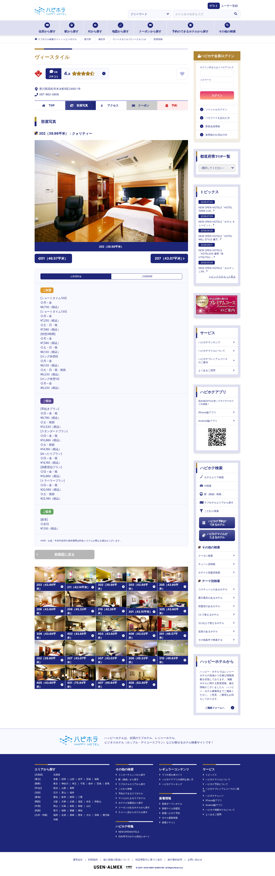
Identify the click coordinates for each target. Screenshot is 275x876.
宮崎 (96, 815)
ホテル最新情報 (170, 817)
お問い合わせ (195, 859)
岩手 (80, 779)
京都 (72, 801)
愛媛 (72, 810)
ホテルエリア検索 (214, 477)
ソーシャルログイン (216, 109)
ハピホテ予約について (217, 784)
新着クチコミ (168, 822)
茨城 (99, 783)
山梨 (64, 788)
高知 (80, 810)
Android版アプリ (207, 420)
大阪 (55, 801)
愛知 (55, 797)
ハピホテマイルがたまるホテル (217, 535)
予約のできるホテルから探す (190, 31)
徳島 (64, 810)
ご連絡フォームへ (214, 707)
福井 (72, 792)
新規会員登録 (212, 126)
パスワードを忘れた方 (217, 117)
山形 (72, 779)
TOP (52, 105)
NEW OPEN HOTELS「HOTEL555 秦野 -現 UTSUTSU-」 (210, 250)
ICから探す (95, 31)
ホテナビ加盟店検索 (209, 572)
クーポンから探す (150, 31)
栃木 (90, 783)
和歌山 (97, 801)
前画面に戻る (64, 554)
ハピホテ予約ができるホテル (217, 522)
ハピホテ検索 (211, 468)
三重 (80, 797)
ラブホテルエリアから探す (218, 502)
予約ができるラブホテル (130, 793)
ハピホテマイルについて (211, 350)
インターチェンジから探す (131, 774)
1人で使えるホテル (208, 614)
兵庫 (64, 801)
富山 (64, 792)
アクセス (113, 105)
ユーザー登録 (229, 5)
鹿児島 (106, 815)
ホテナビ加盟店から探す (130, 802)
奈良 (88, 801)
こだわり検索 (211, 510)
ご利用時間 (146, 276)
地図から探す (120, 31)
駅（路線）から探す (128, 779)
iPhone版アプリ (207, 412)
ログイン (217, 95)
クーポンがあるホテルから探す (134, 807)
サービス (207, 333)
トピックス (209, 192)
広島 (64, 806)
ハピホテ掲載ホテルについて (220, 809)
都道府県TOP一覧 (215, 156)
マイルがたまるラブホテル (131, 798)
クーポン (143, 105)
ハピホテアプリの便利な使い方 (177, 779)
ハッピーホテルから (217, 661)
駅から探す (72, 31)
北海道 (56, 774)
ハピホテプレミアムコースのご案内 (212, 360)
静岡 (72, 797)
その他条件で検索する (210, 639)
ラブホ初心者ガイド (172, 774)
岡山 (55, 806)
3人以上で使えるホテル (211, 622)
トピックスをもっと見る (222, 276)
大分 (88, 815)
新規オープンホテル (172, 803)
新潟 (55, 788)
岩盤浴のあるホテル (209, 606)
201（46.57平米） (53, 258)
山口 (88, 806)
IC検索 (207, 485)
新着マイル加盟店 (171, 808)
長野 (72, 788)
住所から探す (47, 31)
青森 (55, 779)
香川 (55, 810)
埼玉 (74, 783)
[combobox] (202, 14)
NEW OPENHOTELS (128, 831)
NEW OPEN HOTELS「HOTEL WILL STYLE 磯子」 (215, 235)
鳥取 (72, 806)
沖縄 (55, 819)
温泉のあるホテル (208, 631)
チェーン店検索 (206, 564)
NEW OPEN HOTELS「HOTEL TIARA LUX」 (215, 206)
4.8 (67, 74)
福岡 (55, 815)
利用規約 (93, 859)
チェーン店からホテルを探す (133, 812)
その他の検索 (227, 31)
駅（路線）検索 (212, 494)
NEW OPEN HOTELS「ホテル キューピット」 (216, 220)
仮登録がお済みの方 (216, 134)
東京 (55, 783)
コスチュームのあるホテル (212, 589)
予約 (174, 105)
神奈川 (65, 783)
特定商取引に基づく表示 (148, 859)
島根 (80, 806)
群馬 (107, 783)
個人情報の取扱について (116, 859)
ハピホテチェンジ (215, 795)
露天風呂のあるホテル (210, 597)
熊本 (80, 815)
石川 (55, 792)
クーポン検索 (205, 555)
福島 (96, 779)
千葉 (82, 783)
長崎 (72, 815)
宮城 (88, 779)
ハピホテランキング (209, 342)
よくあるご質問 (206, 370)
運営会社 (78, 859)
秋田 (64, 779)
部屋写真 (82, 105)
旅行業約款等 (175, 859)
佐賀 (64, 815)
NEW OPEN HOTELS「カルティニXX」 (216, 267)
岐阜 (64, 797)
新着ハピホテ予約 (171, 813)
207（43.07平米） (169, 258)
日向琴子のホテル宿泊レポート (134, 836)
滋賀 (80, 801)
